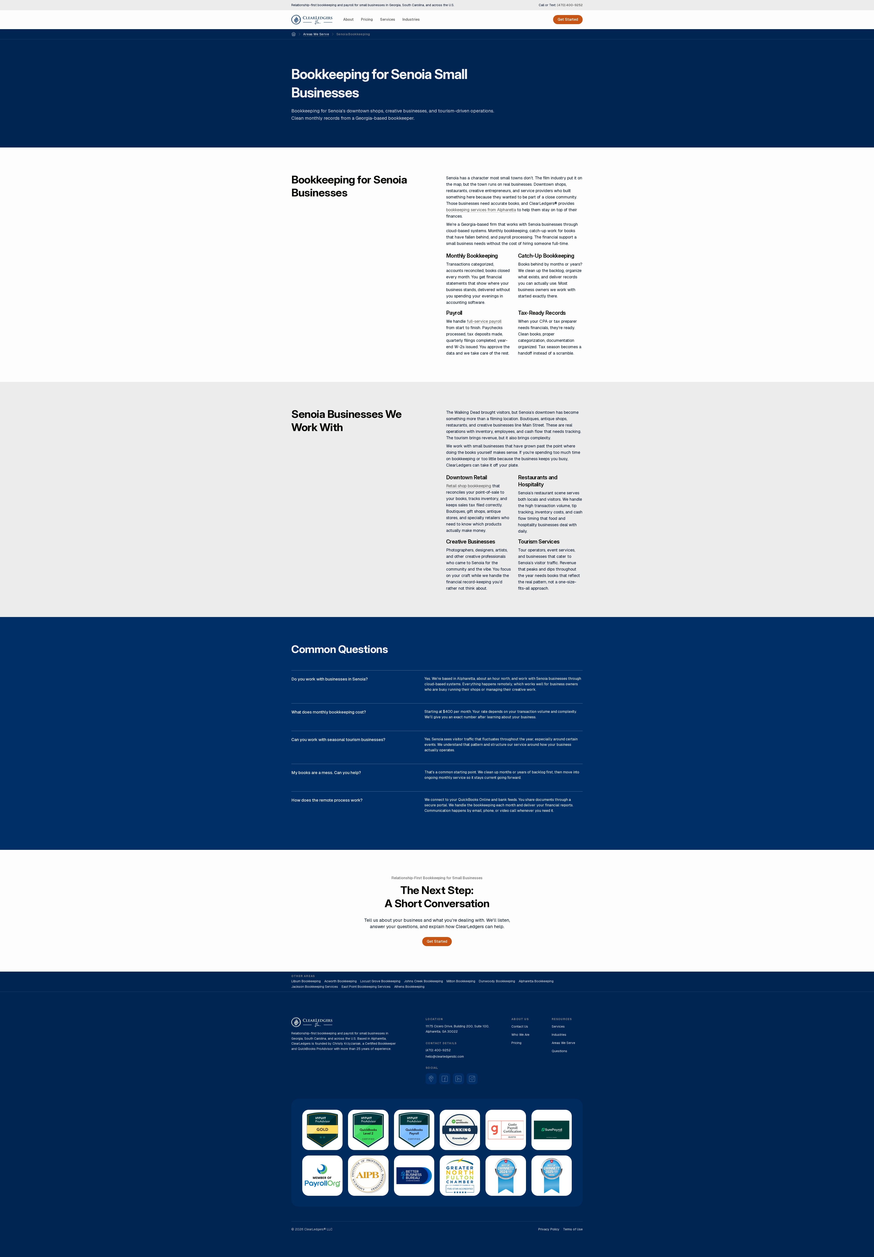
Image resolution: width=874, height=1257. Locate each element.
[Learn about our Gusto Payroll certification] (505, 1130)
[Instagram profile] (472, 1078)
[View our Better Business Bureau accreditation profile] (414, 1175)
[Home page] (311, 20)
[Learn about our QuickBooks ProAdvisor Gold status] (322, 1130)
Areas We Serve (316, 34)
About (348, 19)
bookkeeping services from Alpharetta (481, 209)
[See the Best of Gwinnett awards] (505, 1175)
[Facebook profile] (444, 1078)
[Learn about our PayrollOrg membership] (322, 1175)
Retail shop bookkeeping (468, 485)
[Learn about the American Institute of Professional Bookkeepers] (368, 1175)
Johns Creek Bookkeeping (423, 981)
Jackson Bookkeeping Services (314, 987)
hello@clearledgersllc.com (445, 1056)
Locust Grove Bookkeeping (380, 981)
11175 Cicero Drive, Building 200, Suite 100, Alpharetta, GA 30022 (457, 1029)
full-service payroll (484, 321)
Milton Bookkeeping (461, 981)
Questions (559, 1051)
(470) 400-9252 (570, 5)
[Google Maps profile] (431, 1078)
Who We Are (520, 1035)
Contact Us (519, 1026)
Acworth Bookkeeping (340, 981)
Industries (411, 19)
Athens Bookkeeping (409, 987)
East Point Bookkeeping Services (366, 987)
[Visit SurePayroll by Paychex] (551, 1130)
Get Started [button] (568, 19)
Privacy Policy (548, 1229)
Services (387, 19)
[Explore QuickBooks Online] (460, 1130)
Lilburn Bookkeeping (306, 981)
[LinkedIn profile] (458, 1078)
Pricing (367, 19)
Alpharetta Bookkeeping (536, 981)
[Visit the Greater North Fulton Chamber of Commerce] (460, 1175)
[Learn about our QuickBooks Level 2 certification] (368, 1130)
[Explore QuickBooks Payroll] (414, 1130)
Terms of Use (573, 1229)
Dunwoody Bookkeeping (497, 981)
